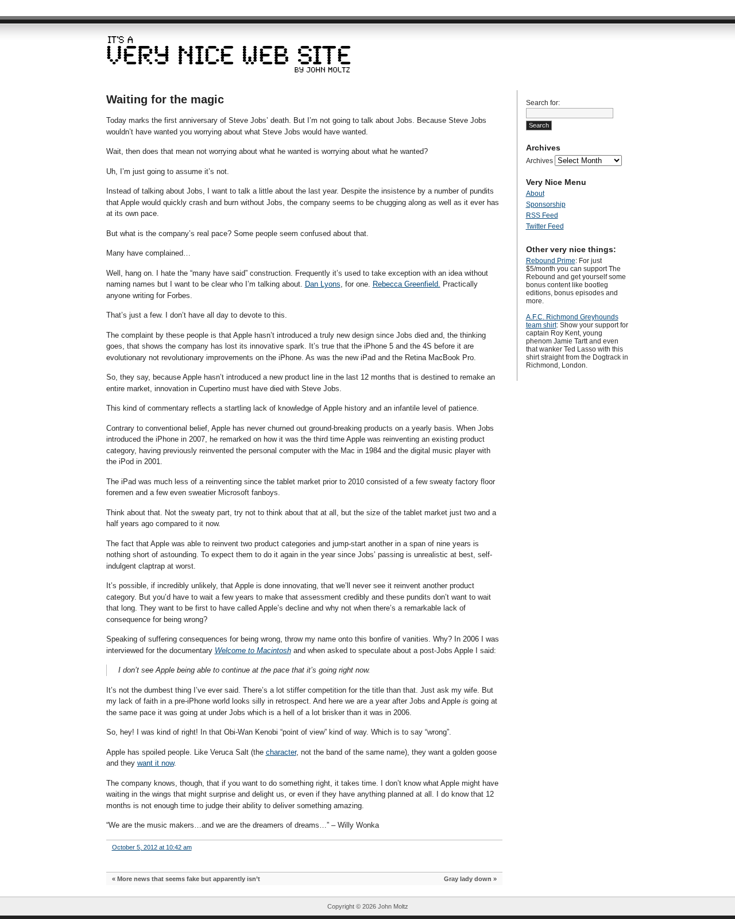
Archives (539, 161)
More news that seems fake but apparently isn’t (188, 878)
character (281, 752)
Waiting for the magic (165, 99)
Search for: (543, 103)
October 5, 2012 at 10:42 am (152, 847)
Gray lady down (468, 878)
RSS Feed (542, 215)
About (535, 194)
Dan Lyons (323, 284)
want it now (155, 763)
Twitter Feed (545, 226)
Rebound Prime (550, 261)
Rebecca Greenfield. (406, 284)
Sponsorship (546, 204)
